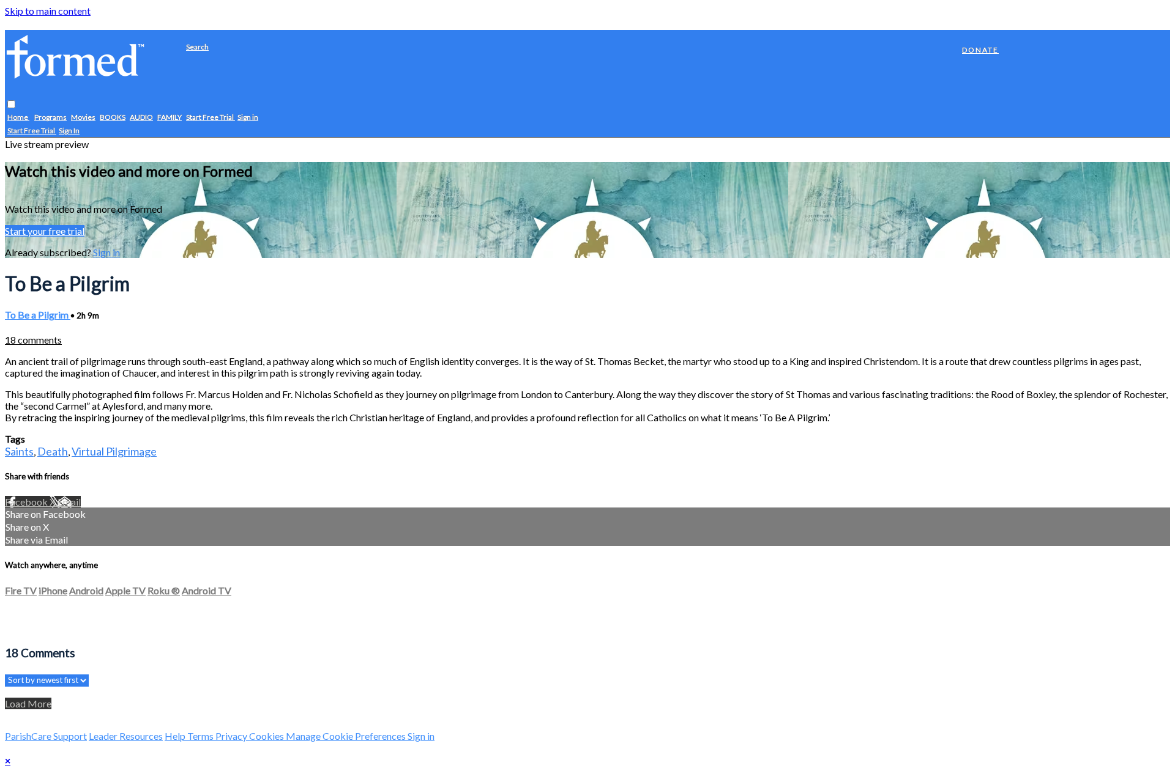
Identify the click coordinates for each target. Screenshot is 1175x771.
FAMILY (169, 117)
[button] (11, 105)
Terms (201, 736)
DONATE (980, 49)
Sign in (247, 117)
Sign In (69, 131)
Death (52, 451)
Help (176, 736)
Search (197, 46)
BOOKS (112, 117)
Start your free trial (44, 231)
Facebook (27, 501)
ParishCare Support (46, 736)
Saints (19, 451)
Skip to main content (48, 11)
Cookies (267, 736)
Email (69, 501)
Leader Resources (126, 736)
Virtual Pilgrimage (114, 451)
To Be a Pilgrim (37, 314)
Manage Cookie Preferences (347, 736)
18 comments (33, 339)
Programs (50, 117)
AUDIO (141, 117)
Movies (83, 117)
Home (18, 117)
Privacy (232, 736)
